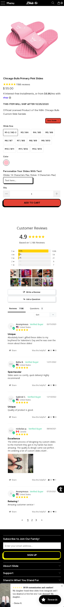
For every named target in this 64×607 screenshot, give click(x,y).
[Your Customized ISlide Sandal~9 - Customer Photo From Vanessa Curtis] (48, 282)
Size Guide (52, 120)
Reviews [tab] (13, 308)
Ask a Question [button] (33, 299)
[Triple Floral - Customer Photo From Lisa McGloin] (48, 273)
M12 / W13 (37, 149)
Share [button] (14, 350)
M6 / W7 (9, 141)
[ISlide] (32, 3)
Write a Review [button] (33, 292)
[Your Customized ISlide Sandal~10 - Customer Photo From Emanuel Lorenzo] (37, 282)
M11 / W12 (23, 149)
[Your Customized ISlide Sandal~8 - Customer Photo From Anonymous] (26, 282)
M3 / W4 (25, 132)
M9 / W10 (45, 141)
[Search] (53, 3)
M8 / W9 (33, 141)
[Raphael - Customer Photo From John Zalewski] (37, 273)
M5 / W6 (49, 132)
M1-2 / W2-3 (10, 132)
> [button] (42, 520)
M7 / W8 (21, 141)
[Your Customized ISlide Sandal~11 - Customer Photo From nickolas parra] (15, 273)
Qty (5, 188)
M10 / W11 (9, 149)
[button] (49, 350)
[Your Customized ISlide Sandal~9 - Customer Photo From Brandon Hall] (26, 273)
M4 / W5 (37, 132)
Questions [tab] (34, 308)
